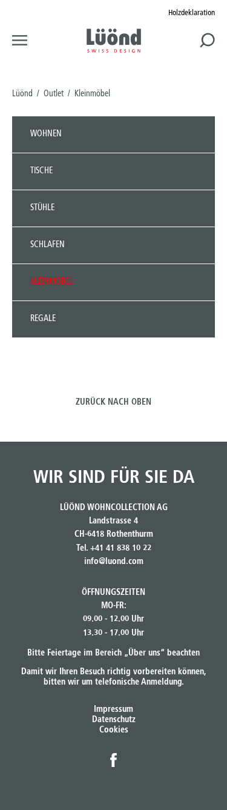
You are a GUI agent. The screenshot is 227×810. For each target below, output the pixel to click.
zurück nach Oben (113, 402)
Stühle (42, 208)
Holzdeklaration (191, 13)
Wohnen (46, 134)
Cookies (113, 730)
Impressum (113, 709)
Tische (41, 171)
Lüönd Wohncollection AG (114, 40)
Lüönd (22, 94)
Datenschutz (114, 719)
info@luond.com (113, 561)
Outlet (54, 94)
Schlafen (47, 245)
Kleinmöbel (51, 281)
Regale (43, 318)
